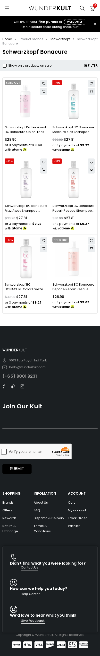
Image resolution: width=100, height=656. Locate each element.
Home (7, 39)
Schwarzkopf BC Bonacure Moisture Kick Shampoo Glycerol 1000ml (73, 132)
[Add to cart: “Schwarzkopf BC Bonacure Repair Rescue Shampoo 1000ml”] (91, 170)
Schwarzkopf (60, 39)
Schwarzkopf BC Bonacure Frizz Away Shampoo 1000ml (26, 210)
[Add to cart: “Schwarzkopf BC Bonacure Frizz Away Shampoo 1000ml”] (43, 170)
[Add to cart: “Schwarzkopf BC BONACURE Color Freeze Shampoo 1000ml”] (43, 248)
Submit (17, 468)
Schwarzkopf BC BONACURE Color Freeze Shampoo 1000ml (24, 289)
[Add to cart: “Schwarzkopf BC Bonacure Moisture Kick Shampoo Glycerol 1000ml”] (91, 91)
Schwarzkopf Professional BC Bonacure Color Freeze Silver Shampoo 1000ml (26, 132)
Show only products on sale (30, 65)
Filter (93, 65)
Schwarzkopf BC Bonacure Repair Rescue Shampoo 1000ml (73, 210)
